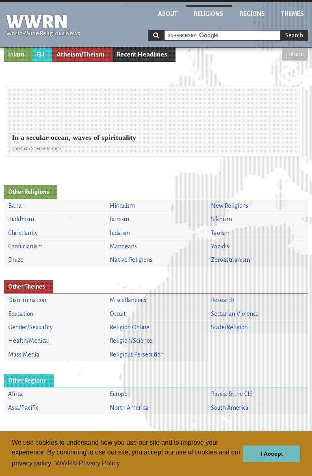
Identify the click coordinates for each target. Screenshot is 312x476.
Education (20, 314)
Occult (118, 314)
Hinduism (122, 205)
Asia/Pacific (23, 407)
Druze (16, 259)
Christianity (23, 233)
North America (129, 407)
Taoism (220, 233)
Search (294, 35)
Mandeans (123, 246)
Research (222, 300)
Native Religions (131, 259)
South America (230, 407)
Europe (295, 54)
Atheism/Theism (80, 54)
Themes (292, 14)
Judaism (120, 233)
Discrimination (27, 300)
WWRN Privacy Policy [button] (87, 463)
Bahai (16, 205)
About (168, 14)
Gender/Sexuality (30, 327)
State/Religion (229, 327)
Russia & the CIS (232, 394)
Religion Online (130, 327)
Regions (252, 14)
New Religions (229, 205)
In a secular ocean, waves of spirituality (74, 137)
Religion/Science (131, 340)
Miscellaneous (128, 300)
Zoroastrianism (230, 259)
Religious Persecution (137, 354)
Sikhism (221, 219)
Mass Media (23, 354)
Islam (16, 54)
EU (40, 54)
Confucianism (25, 246)
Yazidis (220, 246)
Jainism (119, 219)
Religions (208, 14)
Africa (15, 394)
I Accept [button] (272, 453)
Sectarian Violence (235, 314)
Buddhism (21, 219)
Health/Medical (29, 340)
